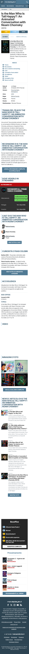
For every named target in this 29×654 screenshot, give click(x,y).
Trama (6, 65)
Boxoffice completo (14, 546)
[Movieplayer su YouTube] (17, 605)
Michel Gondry (15, 96)
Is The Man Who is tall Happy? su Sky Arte (15, 412)
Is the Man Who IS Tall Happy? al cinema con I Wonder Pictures (16, 444)
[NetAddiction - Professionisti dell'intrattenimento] (18, 634)
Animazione (14, 92)
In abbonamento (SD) (21, 200)
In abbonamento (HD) (21, 196)
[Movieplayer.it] (10, 2)
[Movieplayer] (14, 601)
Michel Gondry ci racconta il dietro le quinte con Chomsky (17, 457)
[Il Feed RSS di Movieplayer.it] (21, 605)
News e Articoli (21, 36)
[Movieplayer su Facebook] (8, 605)
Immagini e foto (9, 78)
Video (6, 76)
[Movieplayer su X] (11, 605)
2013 (12, 94)
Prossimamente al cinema (14, 593)
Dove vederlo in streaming (12, 68)
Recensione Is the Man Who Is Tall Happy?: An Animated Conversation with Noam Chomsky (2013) (18, 477)
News (3, 6)
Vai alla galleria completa (14, 390)
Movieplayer (4, 9)
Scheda (5, 36)
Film (11, 9)
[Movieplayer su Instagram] (14, 605)
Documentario (15, 90)
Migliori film (20, 6)
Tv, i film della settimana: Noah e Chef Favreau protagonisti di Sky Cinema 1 (17, 426)
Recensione (8, 67)
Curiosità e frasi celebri (11, 72)
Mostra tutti (14, 495)
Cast (6, 70)
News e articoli (9, 80)
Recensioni (10, 6)
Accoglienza (8, 74)
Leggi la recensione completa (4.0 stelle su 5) (14, 170)
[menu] (2, 2)
